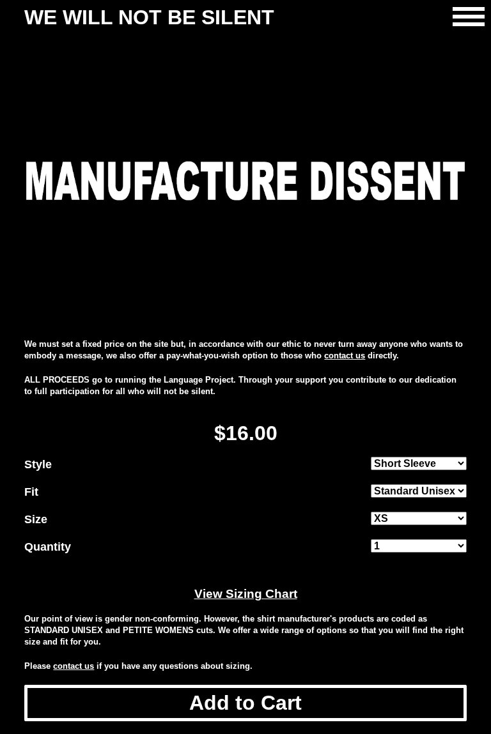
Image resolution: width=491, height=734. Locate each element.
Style (38, 464)
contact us (344, 355)
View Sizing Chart (245, 593)
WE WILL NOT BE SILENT (149, 17)
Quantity (47, 546)
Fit (31, 492)
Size (35, 519)
